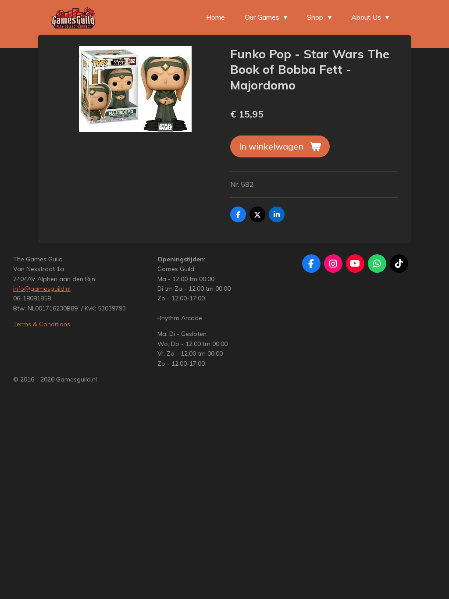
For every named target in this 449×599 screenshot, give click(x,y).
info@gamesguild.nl (42, 288)
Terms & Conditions (41, 324)
